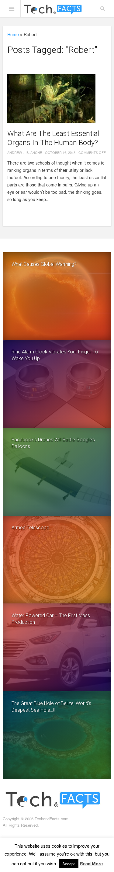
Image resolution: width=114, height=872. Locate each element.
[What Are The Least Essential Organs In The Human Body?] (56, 98)
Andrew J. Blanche (24, 152)
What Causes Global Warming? (44, 264)
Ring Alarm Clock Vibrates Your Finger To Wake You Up (55, 355)
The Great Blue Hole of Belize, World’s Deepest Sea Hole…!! (51, 706)
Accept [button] (68, 864)
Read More (91, 863)
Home (13, 34)
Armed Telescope (30, 527)
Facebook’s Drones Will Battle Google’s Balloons (53, 443)
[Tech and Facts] (52, 10)
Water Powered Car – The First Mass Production (51, 619)
